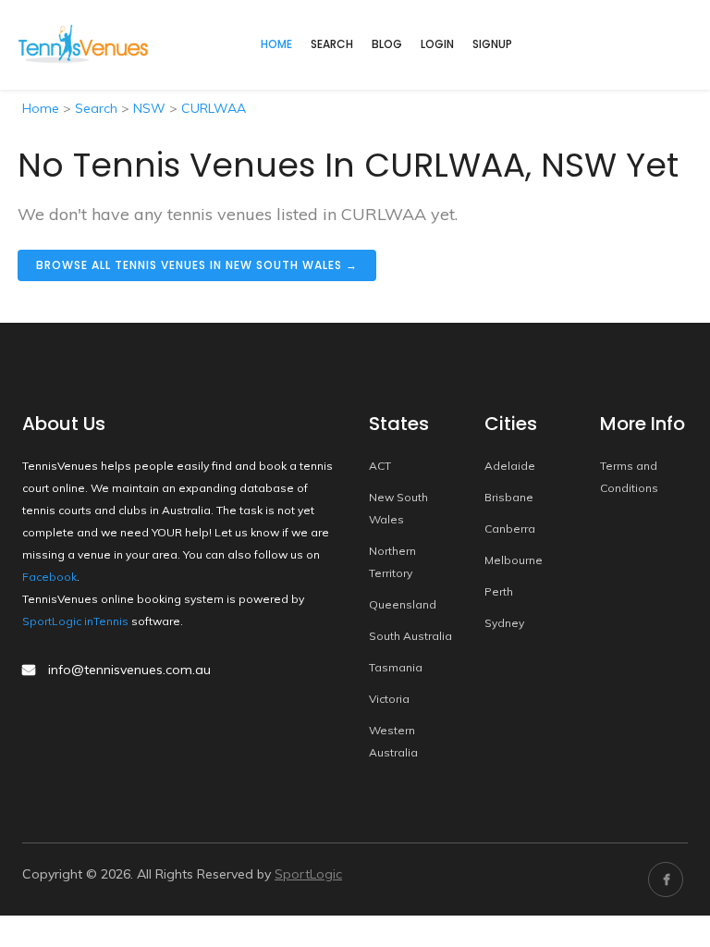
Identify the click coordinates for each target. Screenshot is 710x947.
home (276, 44)
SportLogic (308, 874)
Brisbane (508, 497)
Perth (498, 591)
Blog (387, 44)
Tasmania (395, 667)
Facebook (49, 577)
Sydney (504, 623)
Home (40, 108)
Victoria (389, 699)
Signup (492, 44)
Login (437, 44)
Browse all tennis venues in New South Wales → (197, 265)
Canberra (509, 528)
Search (332, 44)
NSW (149, 108)
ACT (380, 466)
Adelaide (509, 466)
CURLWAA (213, 108)
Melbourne (513, 560)
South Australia (410, 636)
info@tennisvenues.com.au (129, 669)
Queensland (402, 604)
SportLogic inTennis (75, 621)
